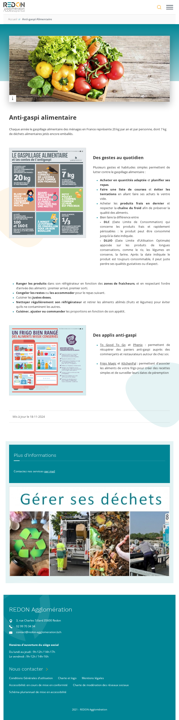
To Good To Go (113, 345)
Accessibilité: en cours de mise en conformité (38, 685)
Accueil (12, 19)
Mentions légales (93, 678)
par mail (49, 471)
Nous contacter (26, 669)
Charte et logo (67, 678)
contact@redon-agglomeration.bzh (38, 632)
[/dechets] (89, 531)
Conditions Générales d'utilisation (31, 678)
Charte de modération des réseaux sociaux (101, 685)
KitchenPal (128, 363)
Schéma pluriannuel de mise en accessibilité (37, 692)
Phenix (138, 345)
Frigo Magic (108, 363)
